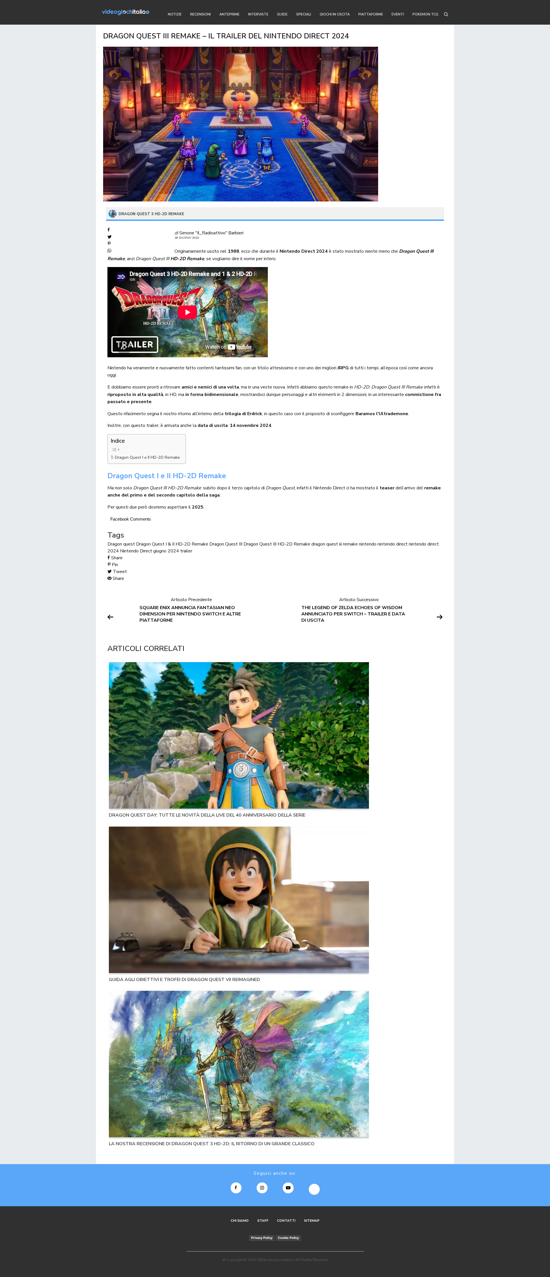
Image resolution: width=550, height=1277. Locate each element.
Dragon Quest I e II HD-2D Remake (147, 457)
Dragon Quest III (225, 544)
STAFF (262, 1220)
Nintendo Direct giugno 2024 (149, 551)
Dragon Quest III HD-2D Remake (276, 544)
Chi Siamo (240, 1220)
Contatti (286, 1220)
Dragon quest (121, 544)
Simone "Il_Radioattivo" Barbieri (211, 233)
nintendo (367, 544)
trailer (186, 551)
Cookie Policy (288, 1238)
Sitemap (311, 1220)
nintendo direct (393, 544)
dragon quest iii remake (334, 544)
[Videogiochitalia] (125, 12)
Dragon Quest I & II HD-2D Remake (172, 544)
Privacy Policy (261, 1238)
